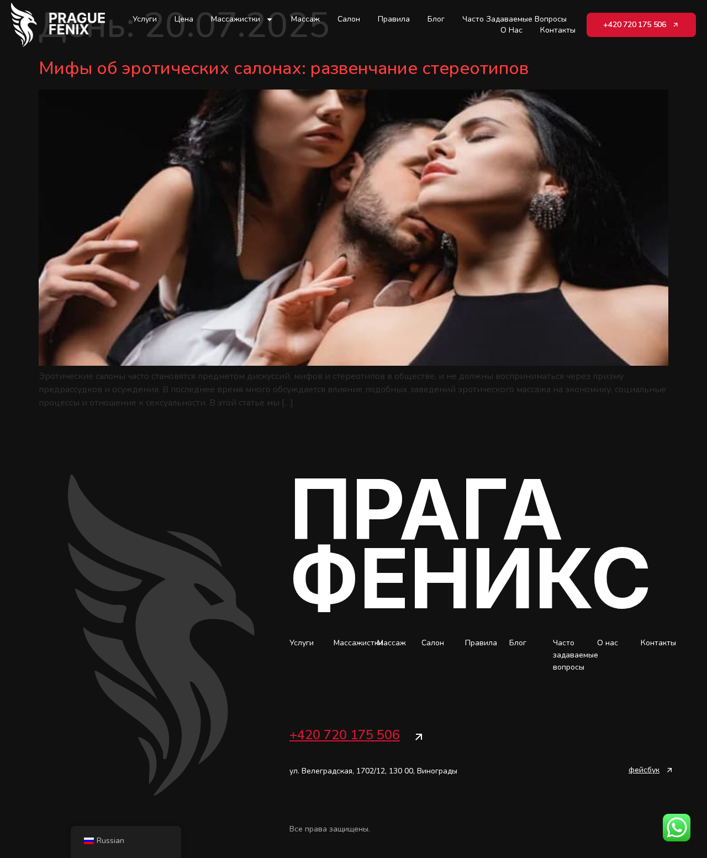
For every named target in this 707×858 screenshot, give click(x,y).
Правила (394, 19)
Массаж (305, 19)
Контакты (558, 30)
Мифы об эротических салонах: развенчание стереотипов (284, 68)
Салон (348, 19)
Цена (184, 19)
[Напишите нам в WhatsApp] (676, 827)
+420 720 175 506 (344, 735)
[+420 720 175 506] (418, 737)
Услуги (145, 19)
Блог (436, 19)
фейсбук (644, 770)
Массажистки (235, 19)
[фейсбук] (669, 770)
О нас (511, 30)
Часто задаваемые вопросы (514, 19)
